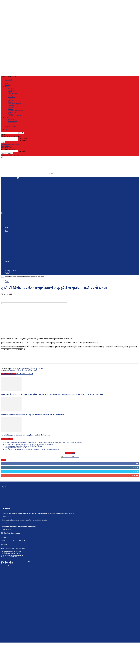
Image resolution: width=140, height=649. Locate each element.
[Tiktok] (10, 505)
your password (22, 140)
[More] (31, 297)
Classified (11, 88)
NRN (10, 95)
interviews (11, 122)
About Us (7, 128)
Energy (10, 102)
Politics (10, 109)
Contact (7, 129)
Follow (135, 467)
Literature (11, 107)
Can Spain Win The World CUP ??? (15, 448)
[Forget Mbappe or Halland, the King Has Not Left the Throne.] (11, 431)
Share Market (12, 112)
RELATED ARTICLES (8, 374)
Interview (11, 105)
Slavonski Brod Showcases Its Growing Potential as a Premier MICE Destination (32, 415)
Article (10, 98)
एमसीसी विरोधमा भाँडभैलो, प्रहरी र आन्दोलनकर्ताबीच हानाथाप (26, 368)
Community (12, 90)
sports (10, 124)
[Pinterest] (17, 297)
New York (11, 97)
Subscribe (135, 475)
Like (137, 463)
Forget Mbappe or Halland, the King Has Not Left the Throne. (25, 435)
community (11, 119)
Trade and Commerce (14, 116)
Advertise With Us (10, 126)
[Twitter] (11, 297)
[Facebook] (4, 297)
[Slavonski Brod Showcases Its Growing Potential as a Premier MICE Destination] (11, 411)
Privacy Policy (5, 146)
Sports (10, 92)
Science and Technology (15, 110)
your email (21, 151)
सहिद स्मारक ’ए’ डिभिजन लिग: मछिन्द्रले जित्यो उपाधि (22, 370)
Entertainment (12, 93)
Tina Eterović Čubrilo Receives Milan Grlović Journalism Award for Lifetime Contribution (32, 449)
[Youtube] (6, 505)
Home (6, 83)
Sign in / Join (8, 80)
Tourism (10, 114)
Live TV (7, 85)
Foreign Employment (14, 104)
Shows (7, 117)
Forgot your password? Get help (10, 144)
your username (22, 138)
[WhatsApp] (24, 297)
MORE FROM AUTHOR (24, 374)
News (6, 86)
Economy (11, 100)
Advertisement (70, 453)
